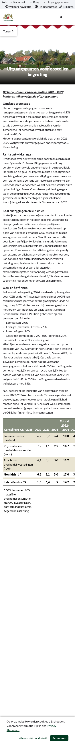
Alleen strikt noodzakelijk (33, 738)
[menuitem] (18, 6)
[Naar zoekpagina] (61, 17)
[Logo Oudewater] (8, 17)
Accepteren (59, 738)
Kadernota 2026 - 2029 (21, 2)
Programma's (37, 2)
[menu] (69, 17)
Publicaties (5, 2)
